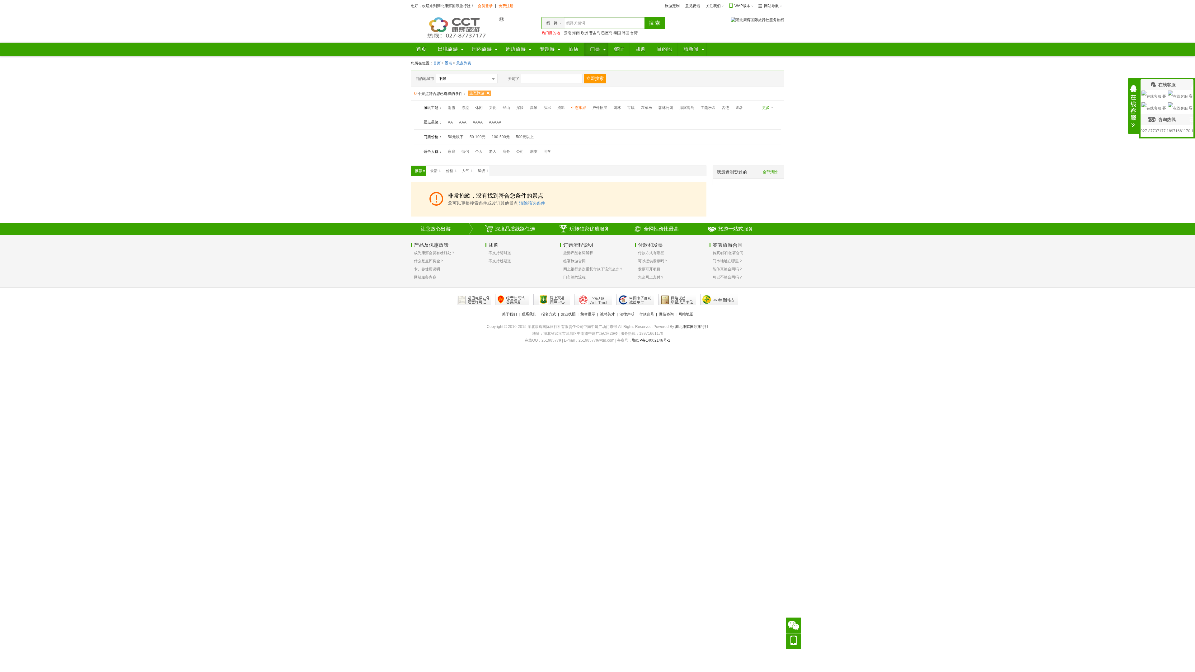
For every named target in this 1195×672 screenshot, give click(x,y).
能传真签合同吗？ (728, 269)
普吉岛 (594, 33)
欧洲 (584, 33)
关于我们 (509, 314)
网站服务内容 (425, 277)
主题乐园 (708, 107)
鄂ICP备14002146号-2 (651, 340)
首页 (437, 63)
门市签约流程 (574, 277)
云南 (567, 33)
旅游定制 (672, 6)
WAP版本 (742, 6)
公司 (520, 151)
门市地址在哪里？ (728, 261)
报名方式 (548, 314)
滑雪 (451, 107)
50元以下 (455, 137)
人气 (465, 171)
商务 (506, 151)
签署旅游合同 (574, 261)
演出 (547, 107)
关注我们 (713, 6)
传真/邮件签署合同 (728, 253)
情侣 (465, 151)
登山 (506, 107)
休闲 (479, 107)
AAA (462, 122)
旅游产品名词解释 (578, 253)
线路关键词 (575, 23)
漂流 (465, 107)
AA (450, 122)
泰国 (617, 33)
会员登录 (485, 6)
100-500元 (501, 137)
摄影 (561, 107)
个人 (479, 151)
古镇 (631, 107)
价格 (449, 171)
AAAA (478, 122)
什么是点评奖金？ (429, 261)
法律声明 (627, 314)
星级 (481, 171)
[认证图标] (474, 299)
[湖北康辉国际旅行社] (457, 27)
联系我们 (529, 314)
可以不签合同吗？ (728, 277)
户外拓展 (599, 107)
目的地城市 (424, 79)
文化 (492, 107)
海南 (576, 33)
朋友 (533, 151)
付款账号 (646, 314)
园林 (617, 107)
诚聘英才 (607, 314)
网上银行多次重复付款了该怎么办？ (593, 269)
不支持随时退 (500, 253)
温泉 (533, 107)
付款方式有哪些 (651, 253)
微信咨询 (666, 314)
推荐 (418, 171)
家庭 (451, 151)
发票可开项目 (649, 269)
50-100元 (477, 137)
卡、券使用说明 (427, 269)
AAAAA (495, 122)
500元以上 (525, 137)
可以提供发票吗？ (653, 261)
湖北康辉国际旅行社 (692, 326)
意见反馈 (692, 6)
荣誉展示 (587, 314)
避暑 (739, 107)
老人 (492, 151)
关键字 (513, 79)
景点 (449, 63)
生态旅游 (476, 93)
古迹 (725, 107)
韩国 (625, 33)
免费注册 (506, 6)
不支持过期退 (500, 261)
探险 (520, 107)
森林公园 (665, 107)
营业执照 (568, 314)
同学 (547, 151)
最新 (434, 171)
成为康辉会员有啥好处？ (434, 253)
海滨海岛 (686, 107)
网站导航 (771, 6)
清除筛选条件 (532, 203)
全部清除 (770, 172)
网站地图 (685, 314)
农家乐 (646, 107)
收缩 (1133, 106)
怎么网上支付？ (651, 277)
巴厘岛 (606, 33)
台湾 (634, 33)
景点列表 (463, 63)
